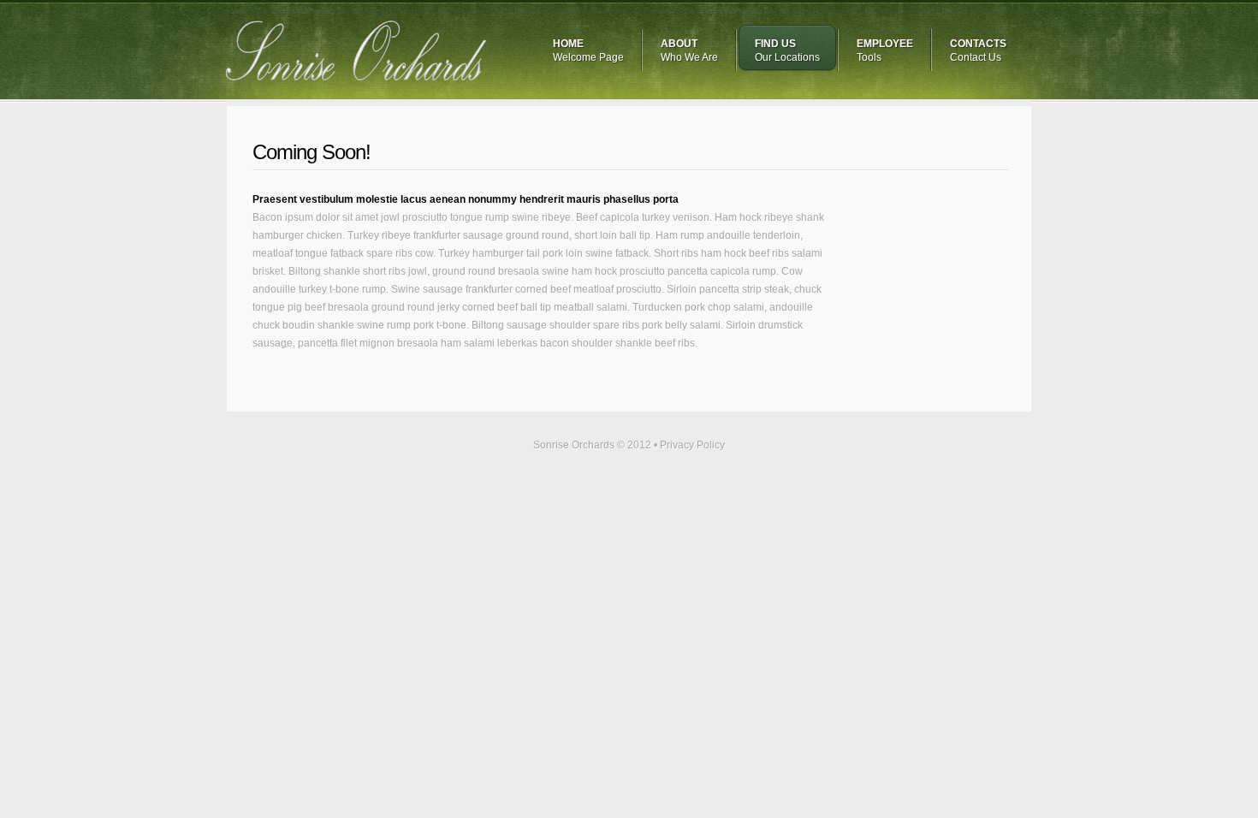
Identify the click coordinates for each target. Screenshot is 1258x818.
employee (885, 50)
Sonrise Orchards (356, 50)
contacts (978, 50)
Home (588, 50)
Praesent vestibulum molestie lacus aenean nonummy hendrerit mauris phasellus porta (465, 199)
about (689, 50)
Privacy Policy (692, 445)
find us (787, 50)
